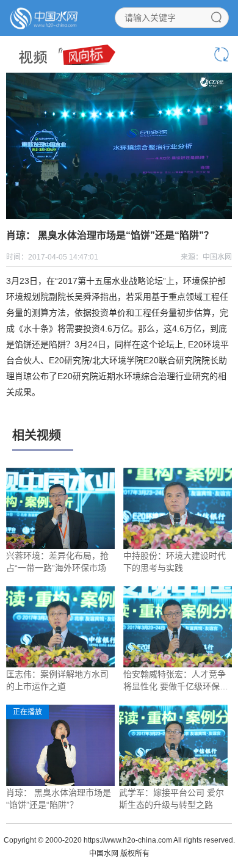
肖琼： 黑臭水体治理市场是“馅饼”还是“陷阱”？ (58, 799)
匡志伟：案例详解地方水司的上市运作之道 (57, 680)
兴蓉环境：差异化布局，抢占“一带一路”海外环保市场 (57, 562)
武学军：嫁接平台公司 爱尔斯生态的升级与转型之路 (171, 799)
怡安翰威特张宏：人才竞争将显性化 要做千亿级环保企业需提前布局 (175, 680)
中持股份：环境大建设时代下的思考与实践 (174, 562)
